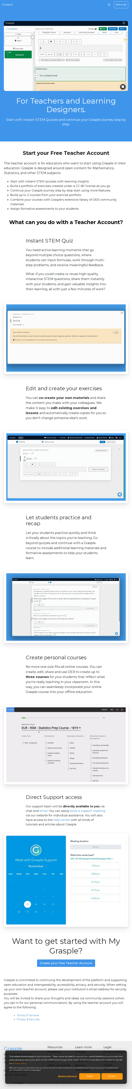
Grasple (7, 4)
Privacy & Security (28, 1019)
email (43, 811)
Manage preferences (67, 1076)
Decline (112, 1076)
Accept (90, 1076)
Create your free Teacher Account (66, 963)
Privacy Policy (19, 1063)
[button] (109, 4)
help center (61, 820)
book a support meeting (87, 811)
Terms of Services (28, 1015)
